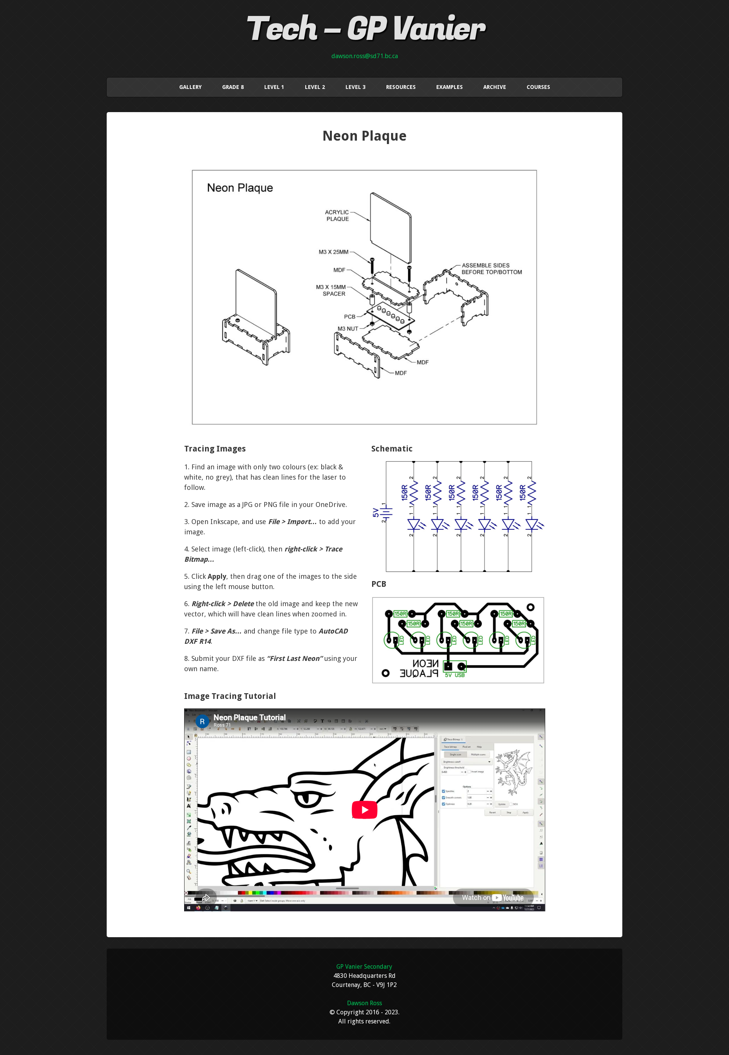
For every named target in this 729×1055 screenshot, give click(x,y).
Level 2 (315, 87)
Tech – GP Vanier (364, 29)
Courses (538, 87)
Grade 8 (233, 87)
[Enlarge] (535, 167)
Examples (449, 87)
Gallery (190, 87)
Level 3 (356, 87)
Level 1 (274, 87)
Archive (494, 87)
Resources (401, 87)
